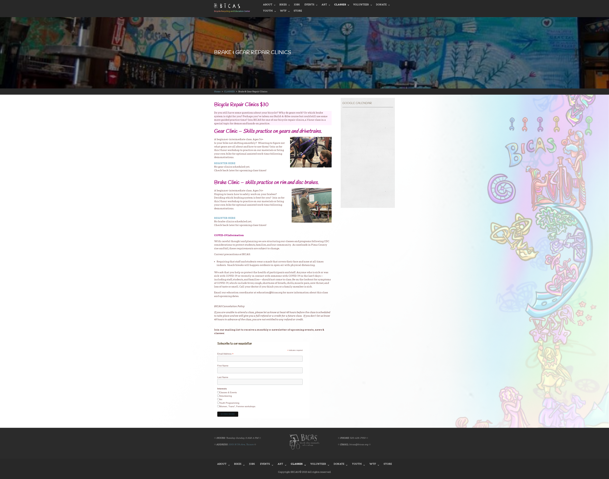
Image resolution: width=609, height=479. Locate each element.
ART (324, 4)
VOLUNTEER (361, 4)
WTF (283, 10)
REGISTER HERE (224, 163)
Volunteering (225, 396)
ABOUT (267, 4)
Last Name (222, 377)
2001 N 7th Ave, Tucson (241, 444)
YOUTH (268, 10)
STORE (298, 10)
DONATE (381, 4)
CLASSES (340, 4)
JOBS (297, 4)
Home (217, 91)
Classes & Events (228, 392)
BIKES (283, 4)
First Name (222, 365)
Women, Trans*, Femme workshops (237, 406)
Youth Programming (229, 403)
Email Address (225, 353)
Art (220, 399)
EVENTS (309, 4)
